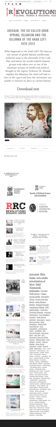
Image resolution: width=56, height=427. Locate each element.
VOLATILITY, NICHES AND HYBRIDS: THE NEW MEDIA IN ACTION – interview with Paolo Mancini (20, 241)
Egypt (44, 348)
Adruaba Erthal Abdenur (36, 376)
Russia (47, 352)
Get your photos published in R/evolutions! (19, 229)
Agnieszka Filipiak (36, 307)
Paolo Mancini (33, 363)
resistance (37, 356)
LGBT (31, 354)
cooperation (44, 356)
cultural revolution (40, 402)
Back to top (47, 422)
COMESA (38, 331)
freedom (31, 361)
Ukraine (32, 342)
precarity (45, 296)
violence (45, 342)
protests (32, 317)
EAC (44, 331)
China (43, 294)
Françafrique (37, 354)
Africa (31, 299)
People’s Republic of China (41, 358)
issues (41, 371)
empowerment (41, 350)
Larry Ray (37, 335)
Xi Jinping (43, 360)
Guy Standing (44, 315)
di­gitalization (44, 361)
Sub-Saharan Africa (35, 367)
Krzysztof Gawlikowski (36, 404)
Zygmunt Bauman (36, 312)
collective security (34, 411)
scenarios (38, 396)
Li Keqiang (39, 398)
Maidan (32, 344)
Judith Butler (34, 310)
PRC (47, 307)
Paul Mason (43, 389)
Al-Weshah (46, 363)
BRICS (40, 363)
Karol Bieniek (34, 326)
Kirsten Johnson (38, 372)
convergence (42, 329)
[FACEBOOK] (5, 4)
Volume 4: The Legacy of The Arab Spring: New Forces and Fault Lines (19, 221)
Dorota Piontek (34, 333)
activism (32, 320)
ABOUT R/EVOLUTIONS (15, 20)
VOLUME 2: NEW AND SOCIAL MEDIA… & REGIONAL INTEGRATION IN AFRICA (40, 236)
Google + (46, 148)
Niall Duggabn (43, 400)
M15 (43, 335)
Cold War (44, 310)
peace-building (44, 411)
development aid (34, 371)
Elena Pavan (40, 407)
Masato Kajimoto (34, 360)
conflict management (35, 413)
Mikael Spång (40, 340)
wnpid (39, 346)
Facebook (10, 148)
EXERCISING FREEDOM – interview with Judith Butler (19, 266)
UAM (31, 348)
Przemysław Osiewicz (35, 365)
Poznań (45, 346)
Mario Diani (32, 407)
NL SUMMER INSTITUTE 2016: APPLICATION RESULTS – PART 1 (11, 174)
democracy (38, 348)
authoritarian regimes (35, 393)
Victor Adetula (41, 385)
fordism (37, 361)
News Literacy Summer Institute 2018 (44, 246)
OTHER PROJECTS (35, 20)
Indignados (34, 290)
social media (34, 296)
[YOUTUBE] (12, 4)
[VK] (16, 4)
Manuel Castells (43, 387)
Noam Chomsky (39, 391)
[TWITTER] (9, 4)
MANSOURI (33, 380)
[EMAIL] (20, 4)
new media (42, 277)
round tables (39, 415)
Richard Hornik (42, 305)
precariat (34, 274)
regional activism (34, 383)
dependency (36, 378)
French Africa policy (41, 406)
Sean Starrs (41, 320)
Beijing (32, 305)
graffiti (42, 352)
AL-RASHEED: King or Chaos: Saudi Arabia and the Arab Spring (23, 379)
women (38, 342)
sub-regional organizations (41, 409)
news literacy (40, 302)
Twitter (22, 148)
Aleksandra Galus (40, 369)
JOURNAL (26, 20)
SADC (31, 331)
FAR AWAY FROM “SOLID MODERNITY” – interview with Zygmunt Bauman (19, 253)
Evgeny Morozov (34, 389)
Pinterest (34, 148)
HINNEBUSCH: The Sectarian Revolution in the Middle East (16, 366)
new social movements (41, 374)
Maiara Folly (42, 324)
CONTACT (44, 20)
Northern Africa (45, 378)
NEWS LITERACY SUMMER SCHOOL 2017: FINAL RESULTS (23, 308)
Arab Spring (41, 317)
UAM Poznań (46, 365)
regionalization (33, 400)
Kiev (48, 340)
